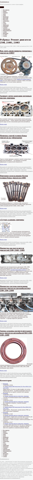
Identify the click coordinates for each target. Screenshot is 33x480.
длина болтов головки (6, 215)
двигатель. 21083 (26, 213)
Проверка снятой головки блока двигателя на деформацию (13, 137)
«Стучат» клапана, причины (12, 220)
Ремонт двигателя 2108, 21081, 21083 (19, 168)
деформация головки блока (7, 171)
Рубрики (5, 12)
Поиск (4, 11)
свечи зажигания (24, 131)
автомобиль (6, 243)
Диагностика (6, 29)
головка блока (16, 169)
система (2, 327)
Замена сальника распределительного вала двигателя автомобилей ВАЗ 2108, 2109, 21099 (16, 333)
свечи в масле (15, 131)
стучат (1, 245)
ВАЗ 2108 (5, 18)
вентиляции (10, 326)
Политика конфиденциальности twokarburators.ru (12, 477)
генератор (13, 90)
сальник (2, 377)
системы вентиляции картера (18, 269)
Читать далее (3, 84)
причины (22, 243)
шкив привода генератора (16, 91)
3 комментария (8, 327)
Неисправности (7, 30)
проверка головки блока (21, 171)
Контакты (5, 33)
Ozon (4, 15)
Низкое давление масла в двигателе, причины (17, 396)
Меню (2, 7)
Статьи (5, 36)
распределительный (27, 376)
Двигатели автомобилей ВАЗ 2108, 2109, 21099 (13, 88)
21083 (8, 90)
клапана (18, 243)
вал (4, 376)
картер (21, 326)
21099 (4, 326)
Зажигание (6, 25)
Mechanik (2, 87)
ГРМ (17, 90)
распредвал (18, 376)
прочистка (12, 283)
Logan (4, 23)
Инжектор (5, 16)
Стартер (5, 27)
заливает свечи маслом (15, 129)
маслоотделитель (23, 281)
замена (13, 376)
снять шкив (5, 91)
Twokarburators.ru (4, 2)
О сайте (5, 34)
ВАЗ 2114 (5, 19)
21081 (7, 281)
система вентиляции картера (7, 132)
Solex (4, 14)
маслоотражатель (4, 283)
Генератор (5, 26)
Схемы (5, 31)
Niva (4, 22)
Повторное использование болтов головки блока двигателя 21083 (14, 177)
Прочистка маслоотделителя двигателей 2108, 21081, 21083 (12, 249)
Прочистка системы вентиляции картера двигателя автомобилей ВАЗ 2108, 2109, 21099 (15, 288)
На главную (6, 10)
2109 (1, 326)
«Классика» (6, 21)
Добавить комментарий (21, 132)
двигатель (22, 90)
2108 (4, 281)
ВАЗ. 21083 (9, 169)
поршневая (8, 131)
